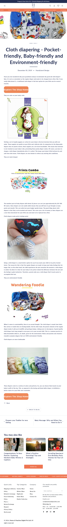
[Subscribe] (62, 491)
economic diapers (14, 336)
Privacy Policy (8, 509)
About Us (32, 491)
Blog (35, 43)
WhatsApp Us (47, 504)
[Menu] (5, 5)
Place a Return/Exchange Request (9, 504)
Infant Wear (20, 496)
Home (31, 43)
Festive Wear (21, 488)
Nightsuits (20, 494)
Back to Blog (34, 409)
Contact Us (33, 496)
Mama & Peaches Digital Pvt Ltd (20, 520)
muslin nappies (18, 142)
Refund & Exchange (9, 494)
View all (33, 466)
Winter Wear (21, 491)
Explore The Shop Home (16, 90)
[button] (50, 5)
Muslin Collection (22, 499)
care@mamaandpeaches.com (51, 501)
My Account (7, 512)
